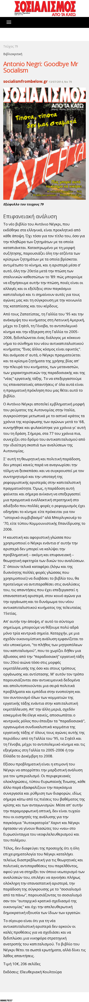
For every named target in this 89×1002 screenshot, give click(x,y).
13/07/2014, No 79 (60, 82)
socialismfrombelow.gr (25, 81)
